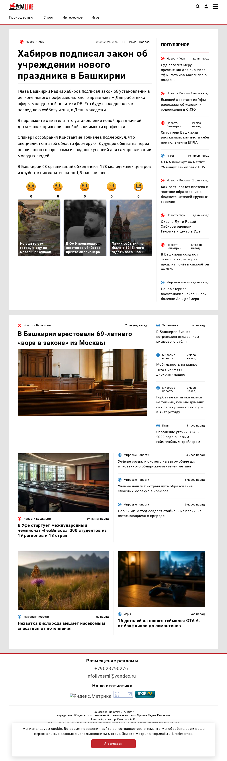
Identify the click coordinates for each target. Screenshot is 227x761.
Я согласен (113, 744)
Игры (170, 155)
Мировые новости (179, 282)
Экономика (170, 325)
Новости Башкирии (174, 124)
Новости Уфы (35, 41)
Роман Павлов (139, 42)
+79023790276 (111, 668)
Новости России (178, 93)
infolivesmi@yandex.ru (111, 676)
